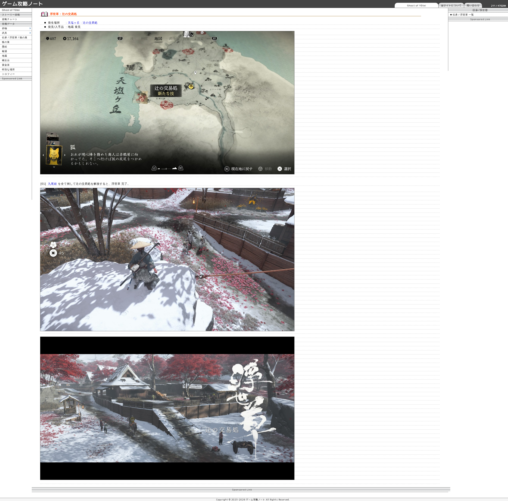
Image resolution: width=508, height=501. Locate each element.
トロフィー (8, 74)
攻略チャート (9, 19)
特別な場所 (8, 69)
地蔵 (4, 55)
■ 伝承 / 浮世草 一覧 (462, 14)
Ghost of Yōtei (416, 5)
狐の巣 (6, 42)
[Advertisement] (16, 140)
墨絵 (4, 46)
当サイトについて (451, 5)
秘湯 (4, 51)
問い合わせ (473, 5)
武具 (4, 33)
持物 (4, 28)
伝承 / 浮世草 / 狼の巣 (14, 37)
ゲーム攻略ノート (22, 3)
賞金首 (6, 65)
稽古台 (6, 60)
